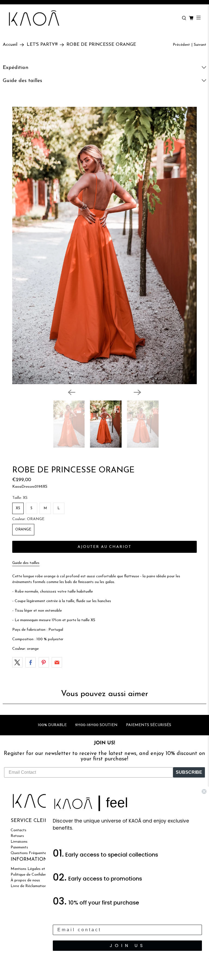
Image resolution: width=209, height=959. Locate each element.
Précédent (181, 45)
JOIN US (127, 945)
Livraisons (19, 842)
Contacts (18, 830)
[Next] (137, 392)
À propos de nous (25, 880)
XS (18, 508)
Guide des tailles (25, 563)
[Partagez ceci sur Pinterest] (44, 662)
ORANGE (23, 529)
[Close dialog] (204, 791)
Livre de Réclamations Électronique (40, 886)
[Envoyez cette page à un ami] (57, 662)
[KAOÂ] (92, 18)
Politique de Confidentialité (33, 875)
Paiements (19, 847)
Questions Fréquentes (29, 853)
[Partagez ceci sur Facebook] (30, 662)
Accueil (10, 45)
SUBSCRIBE (189, 772)
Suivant (200, 45)
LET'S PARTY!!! (42, 45)
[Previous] (71, 392)
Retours (17, 836)
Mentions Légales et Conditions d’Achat (45, 869)
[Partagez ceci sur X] (17, 662)
